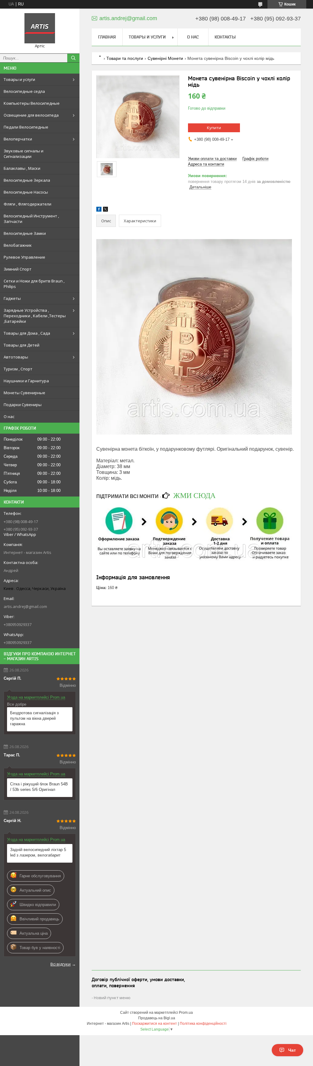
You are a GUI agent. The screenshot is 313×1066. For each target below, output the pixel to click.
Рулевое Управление (24, 257)
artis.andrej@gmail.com (25, 606)
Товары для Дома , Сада (27, 333)
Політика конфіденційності (203, 1023)
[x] (105, 210)
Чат (292, 1050)
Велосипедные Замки (25, 233)
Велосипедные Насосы (26, 192)
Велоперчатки (18, 139)
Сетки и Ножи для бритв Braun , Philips (34, 283)
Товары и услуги (19, 79)
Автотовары (16, 357)
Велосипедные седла (24, 91)
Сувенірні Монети (165, 58)
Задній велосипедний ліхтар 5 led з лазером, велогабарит (38, 852)
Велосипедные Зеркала (27, 180)
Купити (214, 127)
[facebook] (98, 210)
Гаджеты (12, 298)
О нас (9, 416)
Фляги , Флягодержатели (27, 204)
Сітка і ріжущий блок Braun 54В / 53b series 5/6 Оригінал (39, 787)
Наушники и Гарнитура (26, 381)
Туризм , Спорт (18, 369)
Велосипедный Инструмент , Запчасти (31, 218)
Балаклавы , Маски (22, 168)
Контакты (225, 37)
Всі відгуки (60, 964)
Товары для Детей (21, 345)
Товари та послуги (124, 58)
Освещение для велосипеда (31, 115)
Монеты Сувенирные (24, 392)
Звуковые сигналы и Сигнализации (23, 153)
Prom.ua (186, 1012)
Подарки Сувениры (23, 404)
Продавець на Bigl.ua (156, 1018)
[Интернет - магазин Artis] (40, 28)
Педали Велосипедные (26, 127)
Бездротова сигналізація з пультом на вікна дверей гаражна (34, 718)
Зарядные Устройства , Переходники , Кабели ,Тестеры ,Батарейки (35, 315)
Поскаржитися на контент (154, 1023)
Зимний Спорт (17, 269)
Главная (107, 37)
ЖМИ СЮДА (194, 495)
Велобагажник (18, 245)
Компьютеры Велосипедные (32, 103)
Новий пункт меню (112, 997)
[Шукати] (73, 58)
